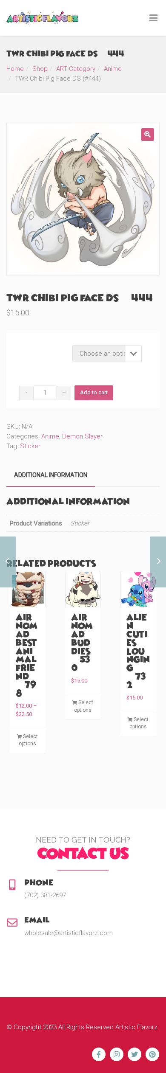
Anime (113, 69)
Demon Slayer (82, 436)
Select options (28, 740)
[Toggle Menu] (153, 18)
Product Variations (44, 347)
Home (15, 69)
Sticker (30, 446)
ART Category (75, 69)
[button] (147, 134)
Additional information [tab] (50, 475)
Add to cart (94, 392)
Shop (40, 69)
